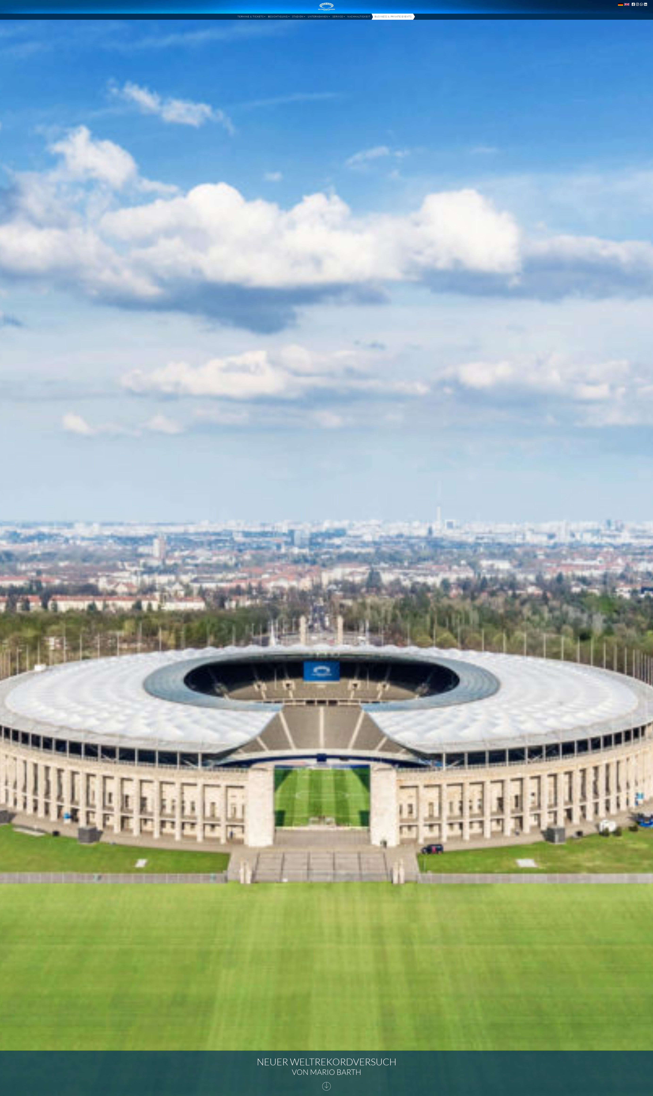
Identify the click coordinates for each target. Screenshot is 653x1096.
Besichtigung (278, 16)
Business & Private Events (393, 16)
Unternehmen (318, 16)
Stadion (298, 16)
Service (337, 16)
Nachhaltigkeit (358, 16)
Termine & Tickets (251, 16)
